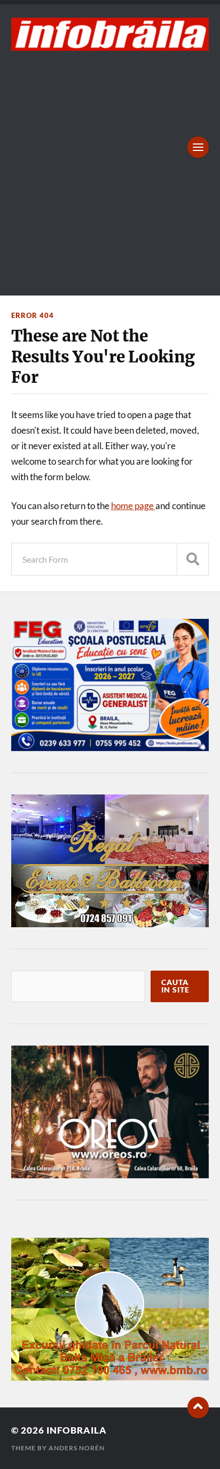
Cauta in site (175, 986)
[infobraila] (110, 34)
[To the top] (198, 1407)
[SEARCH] (193, 559)
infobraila (76, 1430)
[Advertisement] (110, 166)
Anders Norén (77, 1448)
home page (133, 505)
